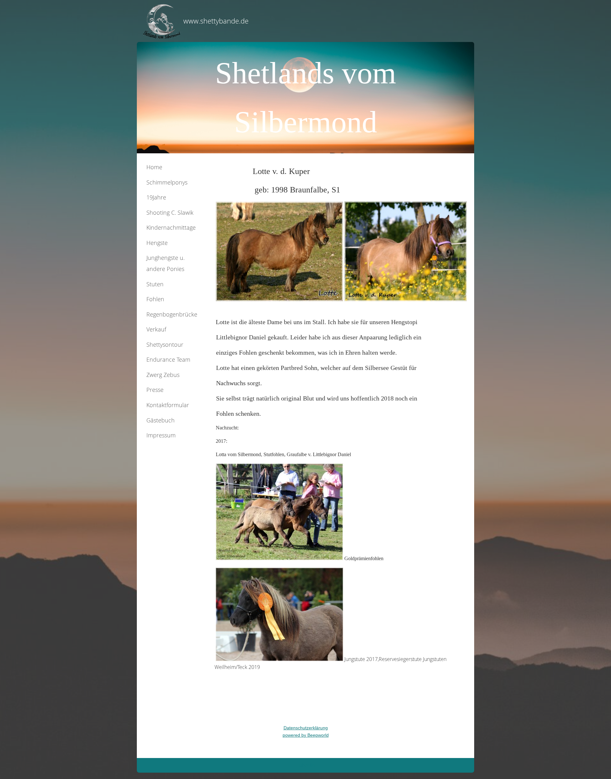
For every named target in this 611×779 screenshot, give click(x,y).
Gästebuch (160, 420)
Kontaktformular (167, 405)
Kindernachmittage (171, 227)
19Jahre (156, 197)
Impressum (161, 435)
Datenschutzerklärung (306, 727)
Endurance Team (168, 359)
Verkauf (156, 329)
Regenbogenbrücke (171, 314)
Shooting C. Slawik (169, 212)
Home (154, 167)
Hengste (157, 243)
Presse (155, 389)
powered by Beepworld (306, 735)
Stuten (155, 284)
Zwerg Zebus (162, 375)
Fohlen (155, 299)
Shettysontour (164, 344)
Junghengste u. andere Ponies (165, 263)
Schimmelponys (166, 182)
